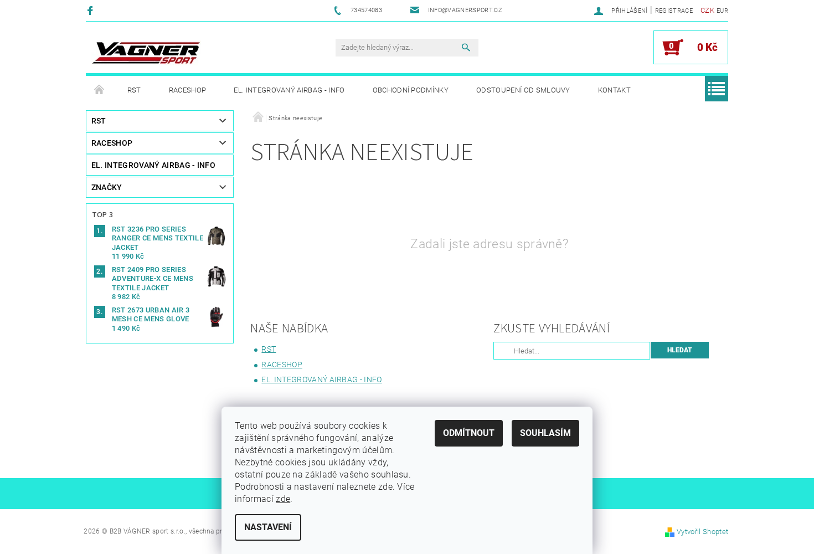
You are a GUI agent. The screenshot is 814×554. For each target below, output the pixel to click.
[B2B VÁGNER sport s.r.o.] (146, 52)
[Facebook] (91, 10)
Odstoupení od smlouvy (523, 90)
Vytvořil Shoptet (702, 531)
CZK (707, 10)
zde (283, 499)
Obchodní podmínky (411, 90)
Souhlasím (545, 433)
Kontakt (614, 90)
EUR (722, 10)
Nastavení (268, 527)
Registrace (674, 10)
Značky (106, 187)
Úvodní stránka (100, 90)
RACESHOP (188, 90)
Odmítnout (468, 433)
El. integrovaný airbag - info (289, 90)
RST (134, 90)
